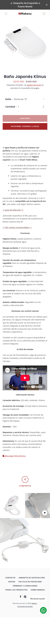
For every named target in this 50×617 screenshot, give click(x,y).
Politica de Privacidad (30, 582)
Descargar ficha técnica (15, 456)
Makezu (34, 603)
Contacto (10, 578)
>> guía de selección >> (13, 210)
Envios (11, 582)
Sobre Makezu (38, 590)
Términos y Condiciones (25, 586)
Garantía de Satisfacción (32, 578)
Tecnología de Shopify (25, 606)
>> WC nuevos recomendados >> (17, 227)
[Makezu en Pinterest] (25, 596)
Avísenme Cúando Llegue (25, 126)
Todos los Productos (16, 590)
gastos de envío (34, 85)
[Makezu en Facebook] (20, 596)
